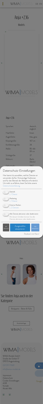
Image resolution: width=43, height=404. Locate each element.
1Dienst (13, 194)
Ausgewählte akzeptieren (20, 227)
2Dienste (14, 207)
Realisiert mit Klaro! (31, 233)
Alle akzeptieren (35, 227)
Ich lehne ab (6, 227)
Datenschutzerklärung (11, 186)
